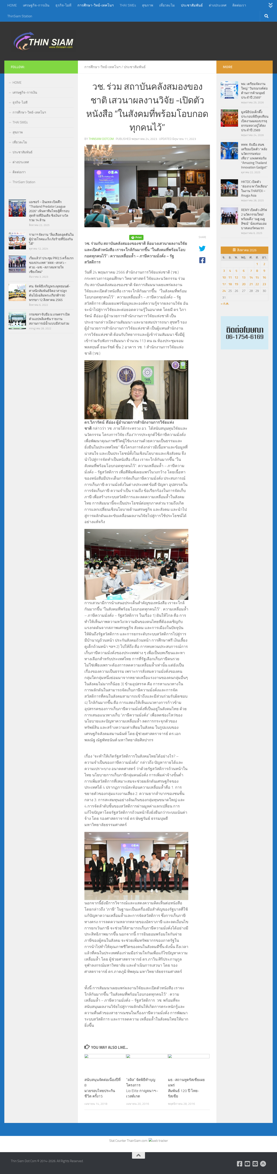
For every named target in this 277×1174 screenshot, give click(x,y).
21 (251, 284)
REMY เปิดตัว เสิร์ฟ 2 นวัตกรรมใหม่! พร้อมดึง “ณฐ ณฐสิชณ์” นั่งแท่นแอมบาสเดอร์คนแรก (254, 219)
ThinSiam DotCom (101, 139)
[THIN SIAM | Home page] (43, 41)
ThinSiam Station (19, 16)
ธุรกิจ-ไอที (63, 5)
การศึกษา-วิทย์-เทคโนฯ (95, 5)
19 (236, 284)
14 (251, 277)
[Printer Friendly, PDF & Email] (136, 237)
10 (224, 277)
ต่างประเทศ (217, 5)
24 (224, 291)
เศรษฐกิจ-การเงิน (36, 5)
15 (257, 277)
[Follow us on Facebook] (240, 1164)
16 (264, 277)
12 (236, 277)
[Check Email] (255, 1164)
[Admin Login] (263, 1164)
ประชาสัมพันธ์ (192, 5)
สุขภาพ (147, 5)
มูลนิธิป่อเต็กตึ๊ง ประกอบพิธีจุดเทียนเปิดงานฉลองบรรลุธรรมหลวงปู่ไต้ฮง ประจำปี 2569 (254, 121)
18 (230, 284)
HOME (12, 5)
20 (243, 284)
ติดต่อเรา (239, 5)
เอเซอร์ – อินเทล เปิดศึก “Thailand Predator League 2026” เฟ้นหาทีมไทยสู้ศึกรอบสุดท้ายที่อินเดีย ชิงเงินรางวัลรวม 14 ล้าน (49, 211)
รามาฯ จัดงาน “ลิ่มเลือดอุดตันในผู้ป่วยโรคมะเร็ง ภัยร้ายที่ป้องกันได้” (51, 239)
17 (224, 284)
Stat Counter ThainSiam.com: (129, 1141)
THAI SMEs (128, 5)
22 (257, 284)
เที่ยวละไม (167, 5)
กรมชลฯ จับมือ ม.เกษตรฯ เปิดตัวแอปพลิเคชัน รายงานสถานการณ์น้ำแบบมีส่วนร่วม (49, 318)
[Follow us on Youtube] (248, 1164)
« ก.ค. (225, 304)
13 (243, 277)
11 (230, 277)
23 (264, 284)
